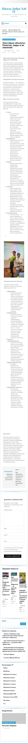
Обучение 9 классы (9, 690)
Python (5, 668)
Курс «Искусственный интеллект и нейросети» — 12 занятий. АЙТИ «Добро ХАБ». (13, 642)
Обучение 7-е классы (9, 684)
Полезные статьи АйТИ (10, 697)
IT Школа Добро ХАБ (9, 50)
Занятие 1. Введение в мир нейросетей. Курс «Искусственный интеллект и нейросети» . (12, 635)
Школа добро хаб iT (14, 10)
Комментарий (8, 510)
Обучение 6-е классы (9, 681)
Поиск (4, 621)
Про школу (6, 700)
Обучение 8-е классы (9, 687)
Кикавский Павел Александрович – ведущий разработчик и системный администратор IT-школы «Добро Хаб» (13, 649)
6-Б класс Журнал (9, 654)
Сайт (5, 541)
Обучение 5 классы (9, 677)
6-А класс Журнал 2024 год (12, 657)
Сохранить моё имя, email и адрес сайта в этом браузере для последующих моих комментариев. (13, 549)
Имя (5, 528)
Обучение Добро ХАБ (9, 39)
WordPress (6, 671)
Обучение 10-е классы (10, 674)
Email (6, 535)
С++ (4, 703)
